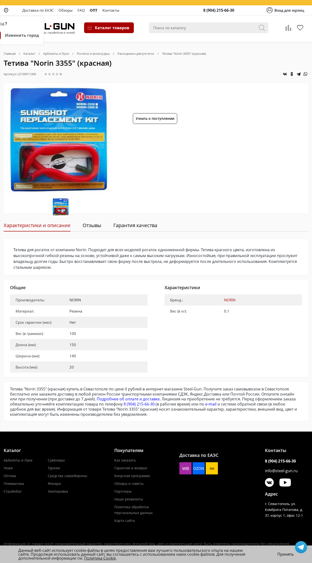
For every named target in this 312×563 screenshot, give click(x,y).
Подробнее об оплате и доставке (128, 399)
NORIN (229, 299)
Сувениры (56, 460)
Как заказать (125, 460)
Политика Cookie (100, 558)
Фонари (54, 483)
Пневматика (14, 483)
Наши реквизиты (128, 499)
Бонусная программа (132, 475)
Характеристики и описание (37, 225)
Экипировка (58, 491)
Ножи (8, 468)
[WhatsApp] (305, 74)
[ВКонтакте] (285, 74)
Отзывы (92, 225)
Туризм (54, 468)
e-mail (210, 404)
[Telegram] (299, 74)
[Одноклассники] (292, 74)
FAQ (81, 10)
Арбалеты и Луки (18, 460)
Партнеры (123, 491)
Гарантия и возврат (131, 468)
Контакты (110, 10)
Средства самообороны (67, 475)
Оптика (10, 475)
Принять (285, 554)
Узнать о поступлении (155, 118)
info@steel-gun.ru (281, 470)
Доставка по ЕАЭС (38, 10)
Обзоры (65, 10)
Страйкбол (12, 491)
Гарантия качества (135, 225)
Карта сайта (124, 520)
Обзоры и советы (129, 483)
